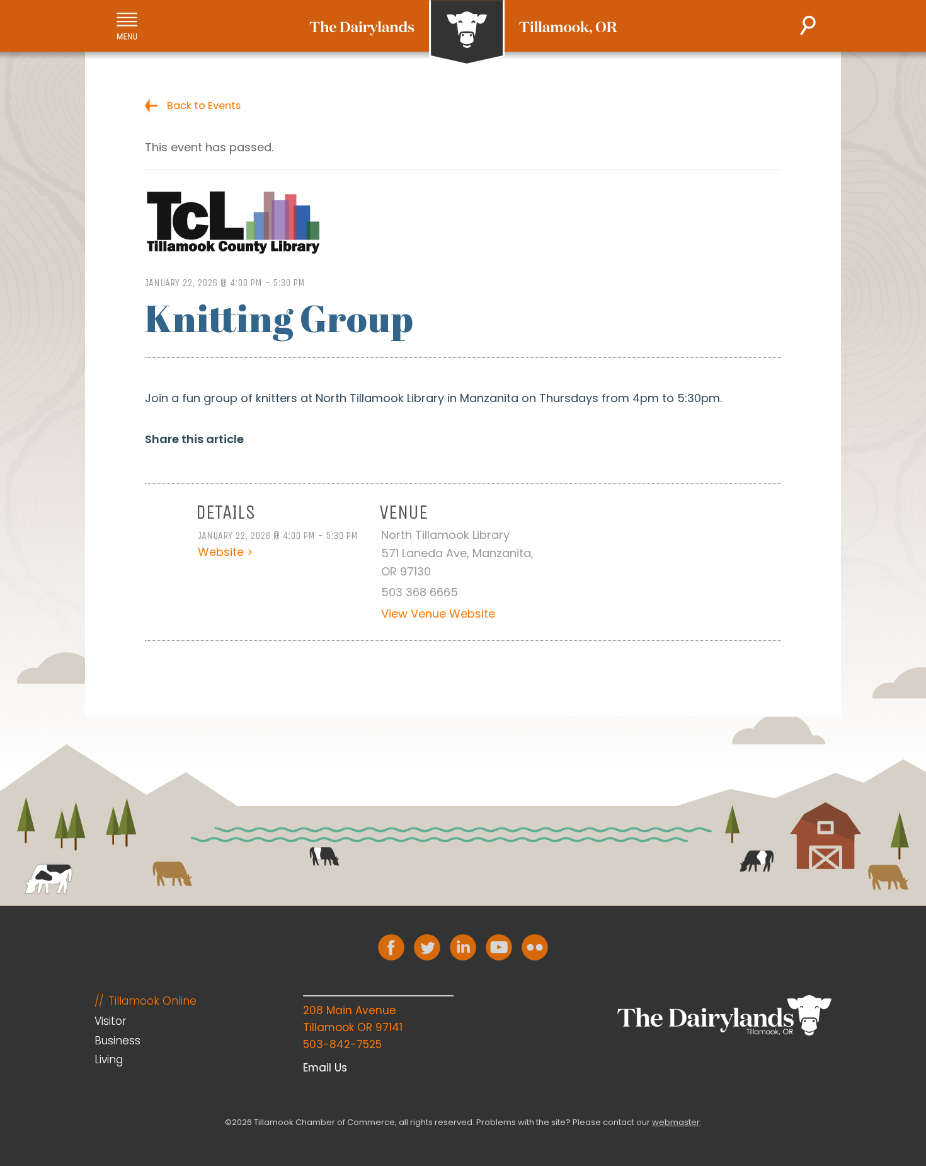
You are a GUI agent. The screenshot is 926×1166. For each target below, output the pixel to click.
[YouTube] (499, 947)
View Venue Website (438, 613)
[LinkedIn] (463, 947)
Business (117, 1040)
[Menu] (127, 26)
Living (108, 1059)
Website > (225, 552)
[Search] (808, 25)
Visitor (110, 1021)
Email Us (325, 1067)
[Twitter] (427, 947)
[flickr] (535, 947)
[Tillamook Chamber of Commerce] (463, 33)
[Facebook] (391, 947)
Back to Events (204, 105)
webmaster (676, 1122)
